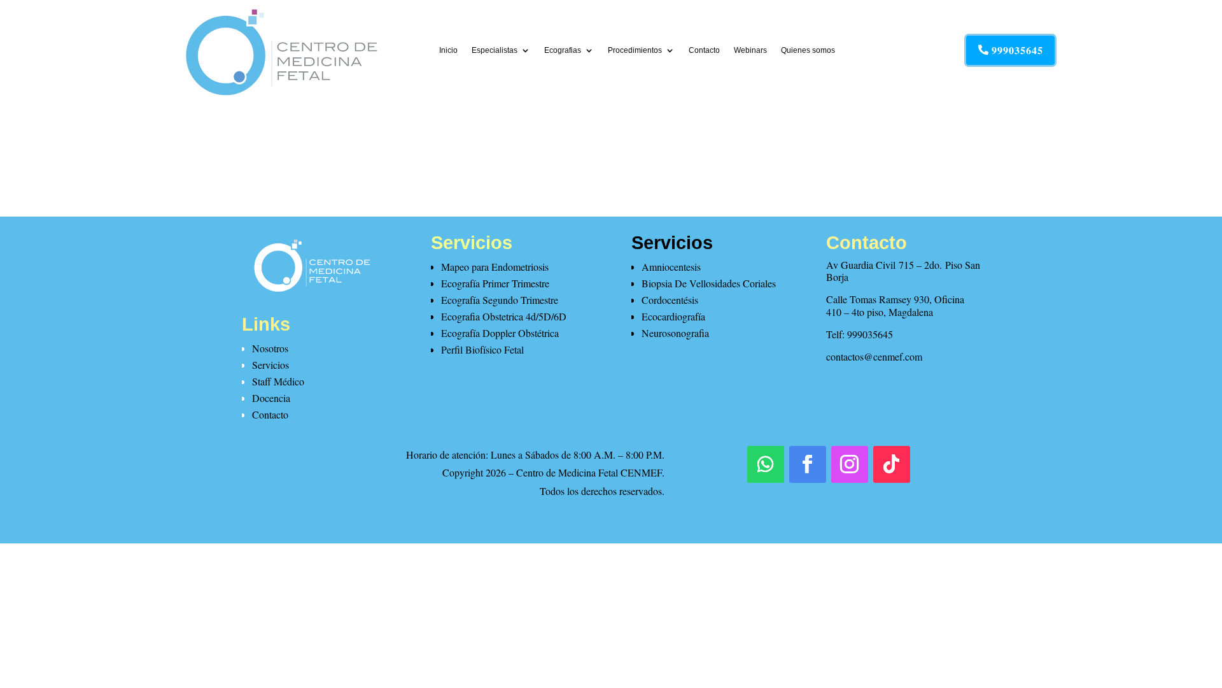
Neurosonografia (675, 333)
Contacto (704, 50)
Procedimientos (635, 50)
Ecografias (562, 50)
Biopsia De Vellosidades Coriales (709, 283)
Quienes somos (808, 50)
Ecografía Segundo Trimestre (499, 299)
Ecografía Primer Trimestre (495, 283)
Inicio (448, 50)
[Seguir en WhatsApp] (765, 464)
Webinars (750, 50)
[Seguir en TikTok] (891, 464)
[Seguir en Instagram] (849, 464)
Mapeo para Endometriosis (495, 266)
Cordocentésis (670, 299)
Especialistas (494, 50)
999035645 (1017, 50)
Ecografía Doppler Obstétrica (500, 333)
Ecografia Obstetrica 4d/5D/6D (503, 316)
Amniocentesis (671, 266)
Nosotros (270, 348)
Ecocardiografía (673, 316)
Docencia (271, 398)
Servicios (270, 364)
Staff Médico (278, 381)
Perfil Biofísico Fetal (482, 349)
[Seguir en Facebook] (807, 464)
